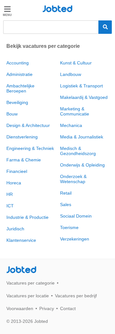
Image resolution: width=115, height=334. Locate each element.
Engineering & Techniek (30, 148)
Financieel (16, 171)
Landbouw (70, 74)
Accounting (17, 62)
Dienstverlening (22, 136)
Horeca (13, 182)
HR (9, 194)
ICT (10, 205)
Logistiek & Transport (81, 85)
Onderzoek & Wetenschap (73, 179)
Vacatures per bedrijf (76, 295)
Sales (65, 204)
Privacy (46, 308)
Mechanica (71, 125)
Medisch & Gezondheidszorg (78, 151)
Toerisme (69, 227)
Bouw (12, 113)
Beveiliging (17, 102)
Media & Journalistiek (81, 136)
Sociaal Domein (76, 216)
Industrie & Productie (27, 217)
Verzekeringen (74, 238)
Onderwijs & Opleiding (82, 164)
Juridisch (15, 228)
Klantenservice (21, 240)
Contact (68, 308)
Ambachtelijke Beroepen (20, 88)
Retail (66, 193)
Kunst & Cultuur (76, 62)
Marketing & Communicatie (74, 111)
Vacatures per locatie (27, 295)
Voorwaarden (19, 308)
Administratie (19, 74)
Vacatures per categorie (30, 283)
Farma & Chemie (23, 159)
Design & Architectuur (28, 125)
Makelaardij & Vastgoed (84, 97)
